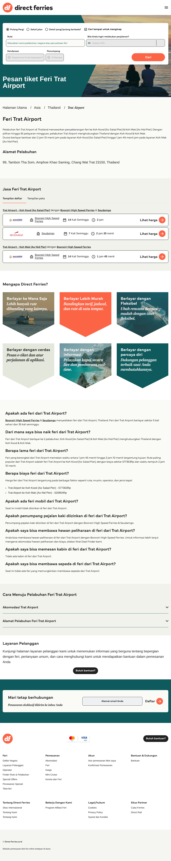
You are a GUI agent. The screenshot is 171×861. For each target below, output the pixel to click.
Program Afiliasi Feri (55, 807)
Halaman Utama (15, 108)
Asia (37, 108)
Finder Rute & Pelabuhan (16, 774)
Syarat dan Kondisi (98, 817)
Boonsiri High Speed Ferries (77, 210)
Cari (148, 57)
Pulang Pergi (17, 29)
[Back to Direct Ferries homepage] (28, 8)
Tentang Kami (10, 812)
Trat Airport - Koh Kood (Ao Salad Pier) (26, 210)
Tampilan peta (36, 198)
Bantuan (135, 760)
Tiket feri (7, 788)
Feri (47, 765)
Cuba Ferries (137, 807)
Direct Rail (136, 812)
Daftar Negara (10, 760)
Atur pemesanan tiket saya (102, 760)
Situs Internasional (12, 807)
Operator (7, 770)
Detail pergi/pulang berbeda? (65, 29)
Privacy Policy (95, 812)
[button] (85, 607)
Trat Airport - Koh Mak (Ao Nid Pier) (24, 247)
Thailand (54, 108)
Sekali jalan (36, 29)
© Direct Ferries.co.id (12, 842)
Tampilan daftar (12, 198)
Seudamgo (104, 210)
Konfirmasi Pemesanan (100, 765)
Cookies (92, 807)
